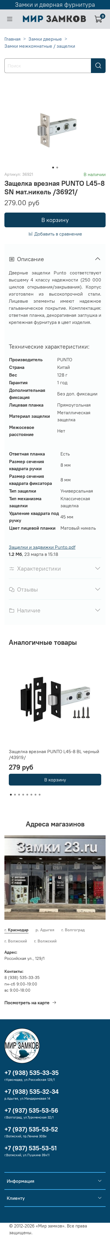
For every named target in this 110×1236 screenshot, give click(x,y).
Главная (12, 39)
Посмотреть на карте (27, 1002)
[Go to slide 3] (19, 795)
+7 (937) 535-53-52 (31, 1129)
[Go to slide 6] (31, 795)
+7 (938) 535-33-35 (31, 1073)
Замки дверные (45, 39)
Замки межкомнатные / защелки (39, 46)
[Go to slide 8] (39, 795)
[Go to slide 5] (27, 795)
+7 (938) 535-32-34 (31, 1092)
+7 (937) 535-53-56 (31, 1110)
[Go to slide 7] (35, 795)
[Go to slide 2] (57, 167)
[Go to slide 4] (23, 795)
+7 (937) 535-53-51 (30, 1148)
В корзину (55, 780)
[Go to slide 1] (53, 167)
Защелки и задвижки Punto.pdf (42, 547)
